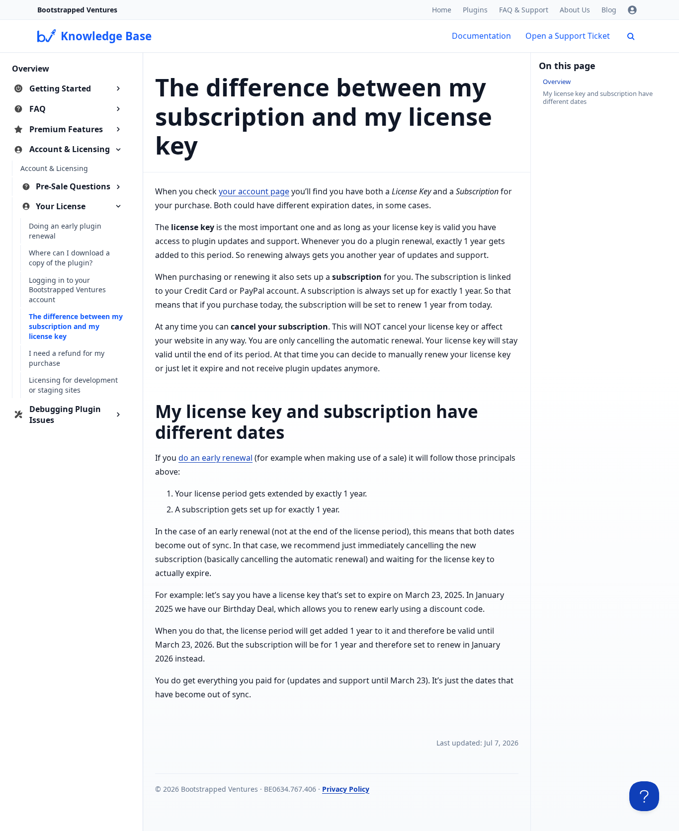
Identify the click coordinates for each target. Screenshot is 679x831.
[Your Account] (632, 10)
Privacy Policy (345, 789)
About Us (575, 9)
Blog (608, 9)
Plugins (475, 9)
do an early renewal (215, 457)
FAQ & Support (523, 9)
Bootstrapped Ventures (77, 9)
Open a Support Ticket (567, 35)
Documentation (481, 35)
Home (441, 9)
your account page (254, 191)
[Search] (631, 36)
